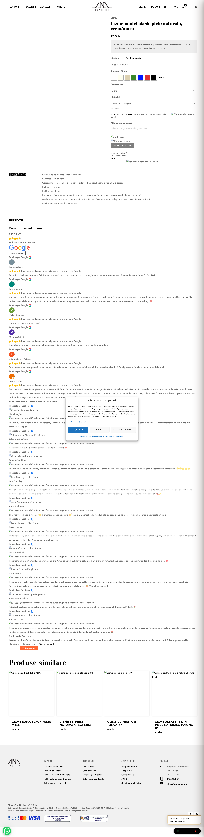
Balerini (31, 6)
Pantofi (14, 6)
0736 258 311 (117, 158)
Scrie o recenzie (17, 253)
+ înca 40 (161, 77)
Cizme (142, 6)
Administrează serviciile (78, 422)
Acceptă (78, 429)
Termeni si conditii (52, 770)
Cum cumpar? (89, 766)
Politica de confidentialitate (113, 436)
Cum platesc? (89, 770)
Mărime (126, 58)
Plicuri (155, 6)
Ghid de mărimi (134, 58)
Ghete (61, 6)
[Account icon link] (196, 7)
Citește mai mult (46, 644)
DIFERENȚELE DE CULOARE (122, 114)
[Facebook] (190, 814)
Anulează (115, 108)
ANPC (124, 778)
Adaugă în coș (123, 145)
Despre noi (126, 770)
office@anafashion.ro (176, 783)
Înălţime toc (117, 84)
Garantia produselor (53, 766)
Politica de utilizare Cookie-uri (91, 436)
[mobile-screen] (161, 779)
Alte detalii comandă (121, 123)
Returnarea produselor (94, 778)
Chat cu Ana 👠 (188, 831)
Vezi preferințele (123, 429)
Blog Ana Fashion (130, 766)
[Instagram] (196, 814)
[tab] (16, 228)
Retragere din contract (55, 783)
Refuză (99, 429)
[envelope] (161, 783)
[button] (20, 6)
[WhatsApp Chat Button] (7, 831)
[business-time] (161, 766)
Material (115, 97)
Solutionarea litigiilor (131, 783)
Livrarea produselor (92, 774)
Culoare (115, 71)
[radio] (114, 77)
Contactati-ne (127, 774)
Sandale (45, 6)
